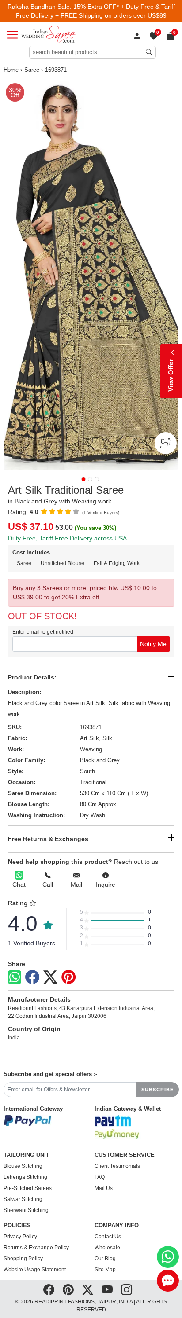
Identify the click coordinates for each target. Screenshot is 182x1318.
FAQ (100, 1177)
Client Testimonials (117, 1166)
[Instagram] (126, 1290)
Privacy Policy (20, 1237)
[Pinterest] (68, 977)
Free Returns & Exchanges (48, 838)
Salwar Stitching (23, 1199)
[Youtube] (107, 1290)
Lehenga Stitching (25, 1177)
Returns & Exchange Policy (36, 1248)
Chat (19, 884)
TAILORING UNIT (26, 1155)
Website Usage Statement (35, 1270)
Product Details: (32, 677)
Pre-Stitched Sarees (28, 1188)
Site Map (105, 1270)
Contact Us (108, 1237)
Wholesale (107, 1248)
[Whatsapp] (14, 977)
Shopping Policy (23, 1259)
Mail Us (104, 1188)
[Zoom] (91, 274)
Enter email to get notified (42, 632)
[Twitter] (50, 977)
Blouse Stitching (23, 1166)
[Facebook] (32, 977)
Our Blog (105, 1259)
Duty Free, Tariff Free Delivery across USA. (68, 538)
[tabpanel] (91, 274)
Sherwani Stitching (26, 1210)
